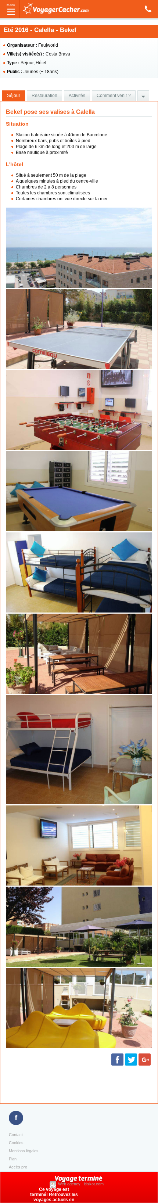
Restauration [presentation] (44, 95)
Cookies (16, 1143)
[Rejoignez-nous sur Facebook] (16, 1118)
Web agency (69, 1184)
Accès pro (18, 1167)
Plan (13, 1159)
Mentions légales (24, 1151)
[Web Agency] (54, 1184)
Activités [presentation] (77, 95)
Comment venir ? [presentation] (114, 95)
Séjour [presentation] (13, 95)
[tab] (13, 95)
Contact (16, 1134)
